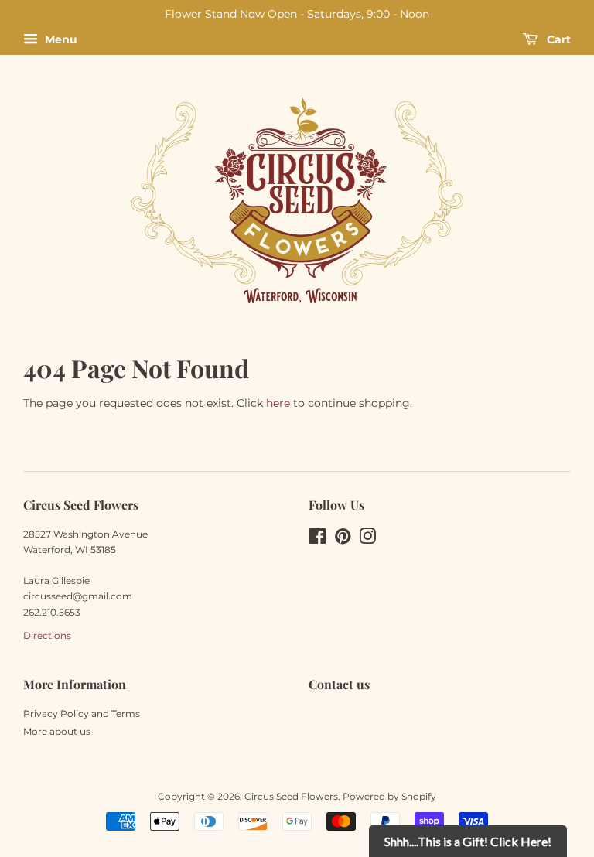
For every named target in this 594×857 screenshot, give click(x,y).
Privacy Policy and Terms (81, 713)
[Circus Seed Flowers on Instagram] (367, 539)
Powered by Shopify (389, 796)
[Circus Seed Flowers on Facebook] (317, 539)
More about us (56, 731)
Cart (557, 39)
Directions (47, 635)
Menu (59, 39)
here (278, 403)
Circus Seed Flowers (291, 796)
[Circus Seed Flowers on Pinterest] (342, 539)
